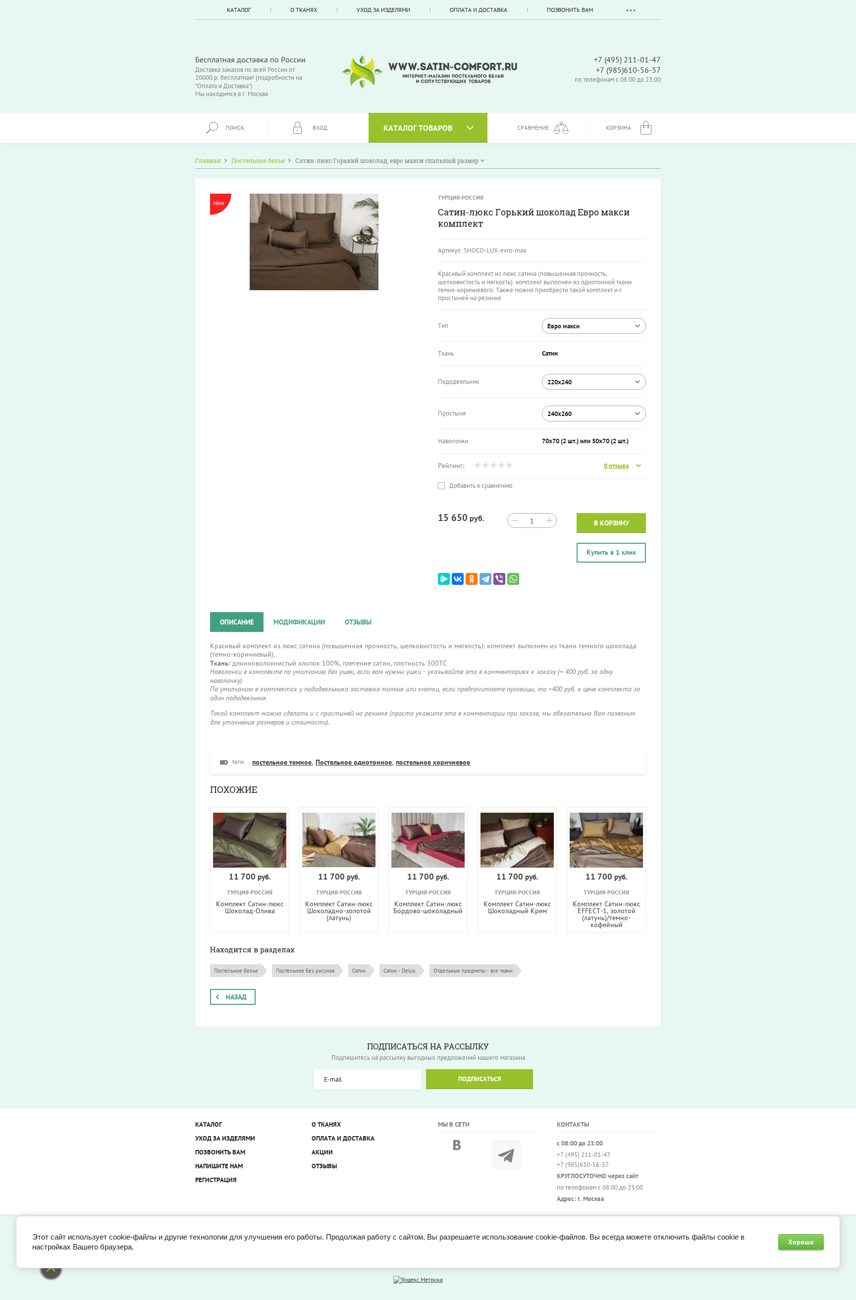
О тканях (303, 9)
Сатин (359, 970)
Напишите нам (219, 1166)
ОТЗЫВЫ (324, 1166)
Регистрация (216, 1180)
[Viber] (499, 579)
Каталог (239, 9)
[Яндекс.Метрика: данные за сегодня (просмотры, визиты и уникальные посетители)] (418, 1280)
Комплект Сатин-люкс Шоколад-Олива (249, 907)
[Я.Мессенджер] (444, 579)
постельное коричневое (433, 762)
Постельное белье (236, 970)
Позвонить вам (570, 9)
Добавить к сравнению (480, 485)
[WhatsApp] (513, 579)
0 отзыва (616, 466)
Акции (322, 1152)
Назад (236, 996)
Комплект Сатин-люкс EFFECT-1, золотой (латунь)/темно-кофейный (606, 914)
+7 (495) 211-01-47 (627, 59)
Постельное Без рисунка (305, 970)
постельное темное (282, 762)
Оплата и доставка (478, 9)
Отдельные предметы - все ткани (473, 970)
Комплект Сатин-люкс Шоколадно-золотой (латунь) (339, 910)
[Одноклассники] (472, 579)
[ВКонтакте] (458, 579)
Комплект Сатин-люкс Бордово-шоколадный (428, 907)
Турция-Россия (460, 197)
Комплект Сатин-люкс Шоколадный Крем (517, 907)
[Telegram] (485, 579)
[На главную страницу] (429, 72)
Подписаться (479, 1079)
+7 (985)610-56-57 (628, 70)
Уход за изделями (383, 9)
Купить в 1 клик (611, 552)
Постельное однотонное (354, 762)
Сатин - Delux (399, 970)
